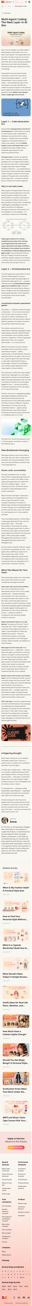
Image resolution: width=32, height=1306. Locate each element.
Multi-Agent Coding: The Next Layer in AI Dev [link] (21, 6)
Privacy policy (8, 1303)
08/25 (21, 1286)
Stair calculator (7, 1230)
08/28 (4, 1286)
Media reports (6, 1255)
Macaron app (22, 1203)
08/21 (4, 1289)
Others (22, 1277)
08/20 (9, 1289)
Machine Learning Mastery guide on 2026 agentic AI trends (16, 605)
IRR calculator (6, 1233)
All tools (4, 1242)
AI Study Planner (23, 1183)
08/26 (15, 1286)
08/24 (26, 1286)
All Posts (7, 13)
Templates (21, 1216)
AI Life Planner (22, 1179)
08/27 (9, 1286)
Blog (9, 6)
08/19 (15, 1289)
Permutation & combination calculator (7, 1219)
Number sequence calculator (5, 1211)
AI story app (6, 1194)
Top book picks (7, 1179)
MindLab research (24, 1212)
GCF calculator (6, 1206)
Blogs (4, 1251)
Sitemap (5, 1260)
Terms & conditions (21, 1303)
